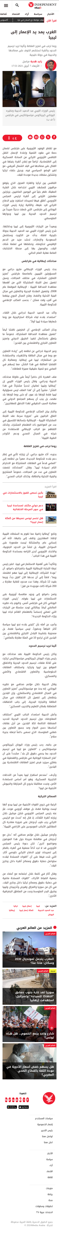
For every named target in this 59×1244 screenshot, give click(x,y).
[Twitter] (24, 1099)
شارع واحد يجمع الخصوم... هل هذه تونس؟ (30, 1036)
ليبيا (38, 906)
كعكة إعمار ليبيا (26, 910)
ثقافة (50, 1177)
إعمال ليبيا (27, 906)
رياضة (50, 1194)
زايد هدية (36, 61)
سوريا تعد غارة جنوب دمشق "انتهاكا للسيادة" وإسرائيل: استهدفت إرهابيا (34, 996)
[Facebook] (27, 1099)
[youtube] (17, 1099)
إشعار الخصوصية (45, 1124)
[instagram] (20, 1099)
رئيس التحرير (47, 1130)
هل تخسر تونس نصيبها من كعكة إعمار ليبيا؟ (24, 520)
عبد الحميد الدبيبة (46, 910)
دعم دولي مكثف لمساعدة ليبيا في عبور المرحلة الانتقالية (25, 507)
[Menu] (6, 5)
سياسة (38, 14)
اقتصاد (16, 14)
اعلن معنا (48, 1142)
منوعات (49, 1188)
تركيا (16, 906)
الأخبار (50, 14)
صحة (50, 1200)
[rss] (6, 1099)
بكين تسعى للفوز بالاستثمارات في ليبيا (23, 494)
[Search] (17, 5)
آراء (27, 14)
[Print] (30, 137)
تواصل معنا (47, 1136)
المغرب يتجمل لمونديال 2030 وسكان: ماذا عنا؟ (34, 961)
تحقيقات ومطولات (44, 1206)
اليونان (51, 914)
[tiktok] (10, 1099)
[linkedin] (13, 1099)
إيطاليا (12, 910)
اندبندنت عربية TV (44, 1212)
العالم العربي (26, 928)
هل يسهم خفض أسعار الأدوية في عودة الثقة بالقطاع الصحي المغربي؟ (30, 1071)
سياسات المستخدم (44, 1118)
